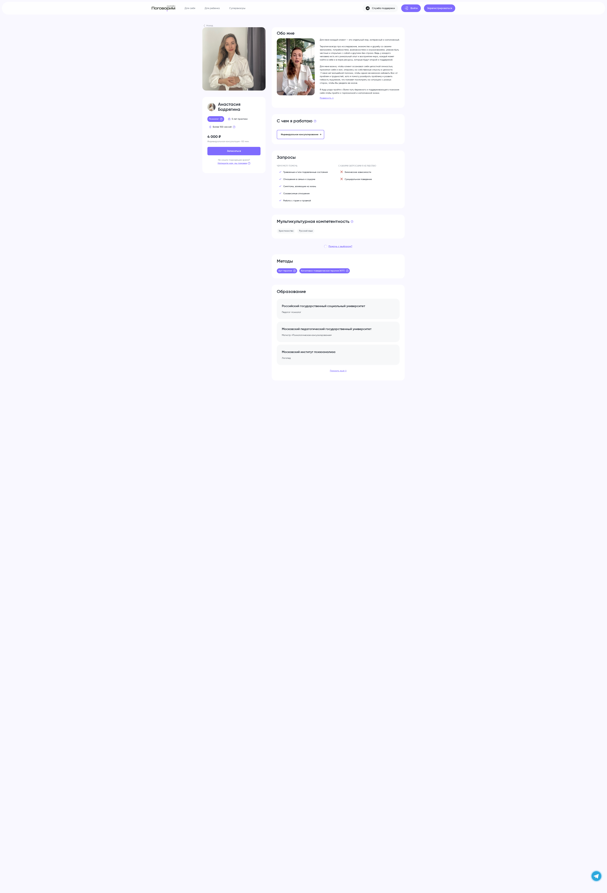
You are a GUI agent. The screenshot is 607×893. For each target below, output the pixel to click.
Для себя (190, 8)
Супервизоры (237, 8)
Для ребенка (212, 8)
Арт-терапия (285, 271)
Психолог (214, 119)
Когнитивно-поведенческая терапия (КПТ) (323, 271)
